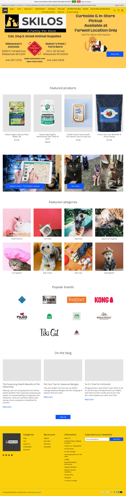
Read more (7, 406)
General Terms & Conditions (70, 471)
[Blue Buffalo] (22, 300)
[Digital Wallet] (106, 492)
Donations (51, 9)
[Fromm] (49, 300)
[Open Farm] (49, 316)
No (79, 1)
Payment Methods (70, 467)
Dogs (25, 438)
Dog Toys (78, 273)
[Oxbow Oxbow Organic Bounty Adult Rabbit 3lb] (17, 113)
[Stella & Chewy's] (104, 316)
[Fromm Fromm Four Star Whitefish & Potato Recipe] (109, 113)
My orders (47, 441)
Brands (85, 9)
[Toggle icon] (114, 10)
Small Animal (16, 239)
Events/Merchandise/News (100, 9)
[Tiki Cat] (49, 333)
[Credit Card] (102, 492)
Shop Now (115, 54)
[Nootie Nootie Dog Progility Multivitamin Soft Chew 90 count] (48, 113)
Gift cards (61, 9)
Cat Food (47, 239)
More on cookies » (86, 1)
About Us (60, 12)
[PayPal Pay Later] (114, 492)
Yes (74, 1)
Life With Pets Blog (74, 9)
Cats (24, 441)
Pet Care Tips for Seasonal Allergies (61, 384)
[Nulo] (22, 316)
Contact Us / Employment (72, 446)
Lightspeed (38, 492)
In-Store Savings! (69, 452)
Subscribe (116, 439)
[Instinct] (76, 300)
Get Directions (69, 449)
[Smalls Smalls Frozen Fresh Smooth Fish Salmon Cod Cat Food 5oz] (78, 113)
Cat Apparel (17, 273)
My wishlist (47, 447)
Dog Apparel (109, 273)
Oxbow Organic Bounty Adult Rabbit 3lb (17, 135)
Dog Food (78, 239)
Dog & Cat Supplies (109, 239)
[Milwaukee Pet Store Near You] (5, 10)
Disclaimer (67, 478)
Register (46, 438)
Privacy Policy (68, 475)
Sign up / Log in (119, 5)
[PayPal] (111, 492)
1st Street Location (48, 12)
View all (63, 417)
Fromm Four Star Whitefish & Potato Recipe (109, 135)
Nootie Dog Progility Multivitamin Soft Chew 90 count (48, 136)
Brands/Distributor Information (70, 463)
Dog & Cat (26, 444)
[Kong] (104, 300)
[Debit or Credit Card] (121, 492)
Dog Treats (47, 273)
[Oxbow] (76, 316)
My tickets (47, 444)
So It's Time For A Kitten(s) (98, 384)
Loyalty (66, 459)
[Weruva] (76, 333)
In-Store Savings (72, 12)
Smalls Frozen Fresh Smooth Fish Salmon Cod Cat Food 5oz (78, 135)
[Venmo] (117, 492)
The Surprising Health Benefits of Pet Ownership (21, 385)
